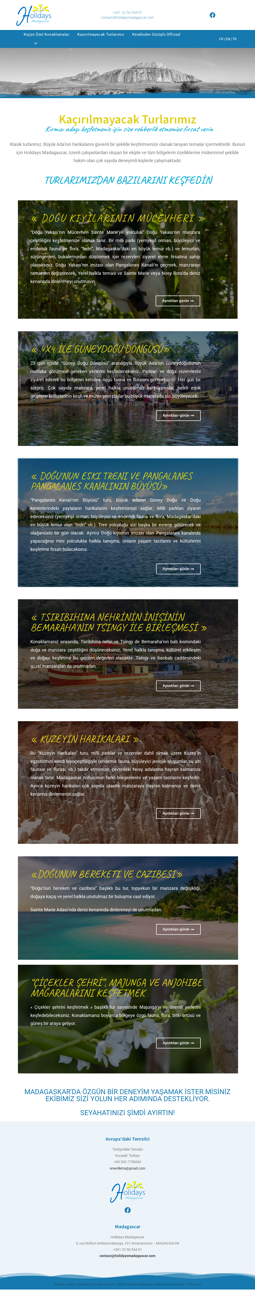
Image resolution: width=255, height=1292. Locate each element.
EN (228, 39)
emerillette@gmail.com (127, 1168)
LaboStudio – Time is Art (186, 1284)
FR (221, 39)
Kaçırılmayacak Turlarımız (100, 34)
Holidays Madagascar (140, 1284)
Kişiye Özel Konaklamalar (46, 34)
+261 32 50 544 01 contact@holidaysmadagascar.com (127, 15)
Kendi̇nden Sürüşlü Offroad (156, 34)
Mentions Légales (64, 1284)
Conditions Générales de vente (96, 1284)
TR (234, 39)
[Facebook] (212, 15)
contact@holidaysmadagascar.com (127, 1256)
